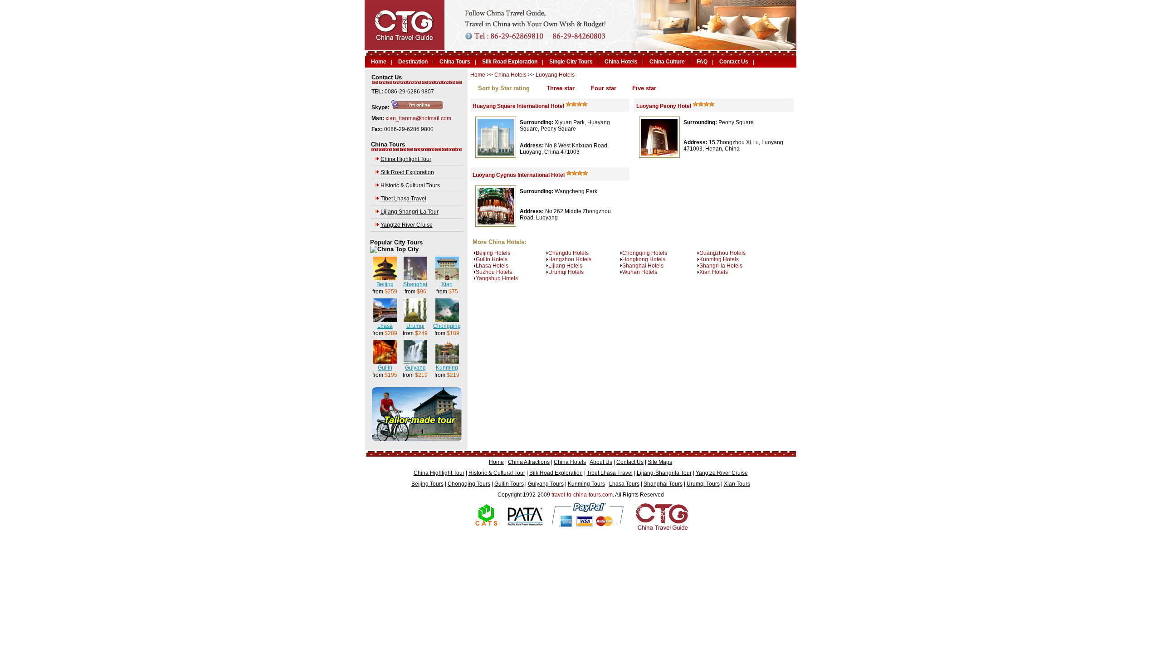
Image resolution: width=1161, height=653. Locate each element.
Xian (447, 284)
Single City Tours (571, 61)
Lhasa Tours (624, 484)
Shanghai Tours (663, 484)
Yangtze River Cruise (406, 225)
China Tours (454, 61)
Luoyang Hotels (555, 75)
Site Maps (660, 462)
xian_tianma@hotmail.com (418, 118)
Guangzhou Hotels (722, 253)
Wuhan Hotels (639, 272)
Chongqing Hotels (644, 253)
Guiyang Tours (546, 484)
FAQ (702, 61)
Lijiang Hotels (565, 266)
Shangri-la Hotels (720, 266)
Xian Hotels (713, 272)
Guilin (385, 368)
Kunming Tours (586, 484)
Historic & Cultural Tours (410, 185)
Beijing (385, 284)
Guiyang (415, 368)
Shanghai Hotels (642, 266)
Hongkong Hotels (643, 259)
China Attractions (529, 462)
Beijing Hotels (493, 253)
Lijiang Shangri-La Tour (409, 212)
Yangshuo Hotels (497, 278)
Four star (603, 88)
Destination (413, 61)
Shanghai (415, 284)
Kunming (447, 368)
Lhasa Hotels (492, 266)
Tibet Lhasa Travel (403, 198)
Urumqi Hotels (566, 272)
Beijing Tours (427, 484)
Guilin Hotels (491, 259)
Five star (644, 88)
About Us (601, 462)
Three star (560, 88)
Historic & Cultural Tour (496, 473)
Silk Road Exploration (509, 61)
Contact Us (733, 61)
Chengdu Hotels (568, 253)
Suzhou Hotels (494, 272)
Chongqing (447, 326)
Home (378, 61)
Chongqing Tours (469, 484)
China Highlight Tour (405, 159)
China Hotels (621, 61)
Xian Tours (737, 484)
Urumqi (415, 326)
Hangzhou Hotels (569, 259)
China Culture (667, 61)
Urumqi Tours (703, 484)
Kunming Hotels (719, 259)
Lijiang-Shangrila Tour (664, 473)
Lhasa (385, 326)
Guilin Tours (509, 484)
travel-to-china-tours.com (582, 495)
